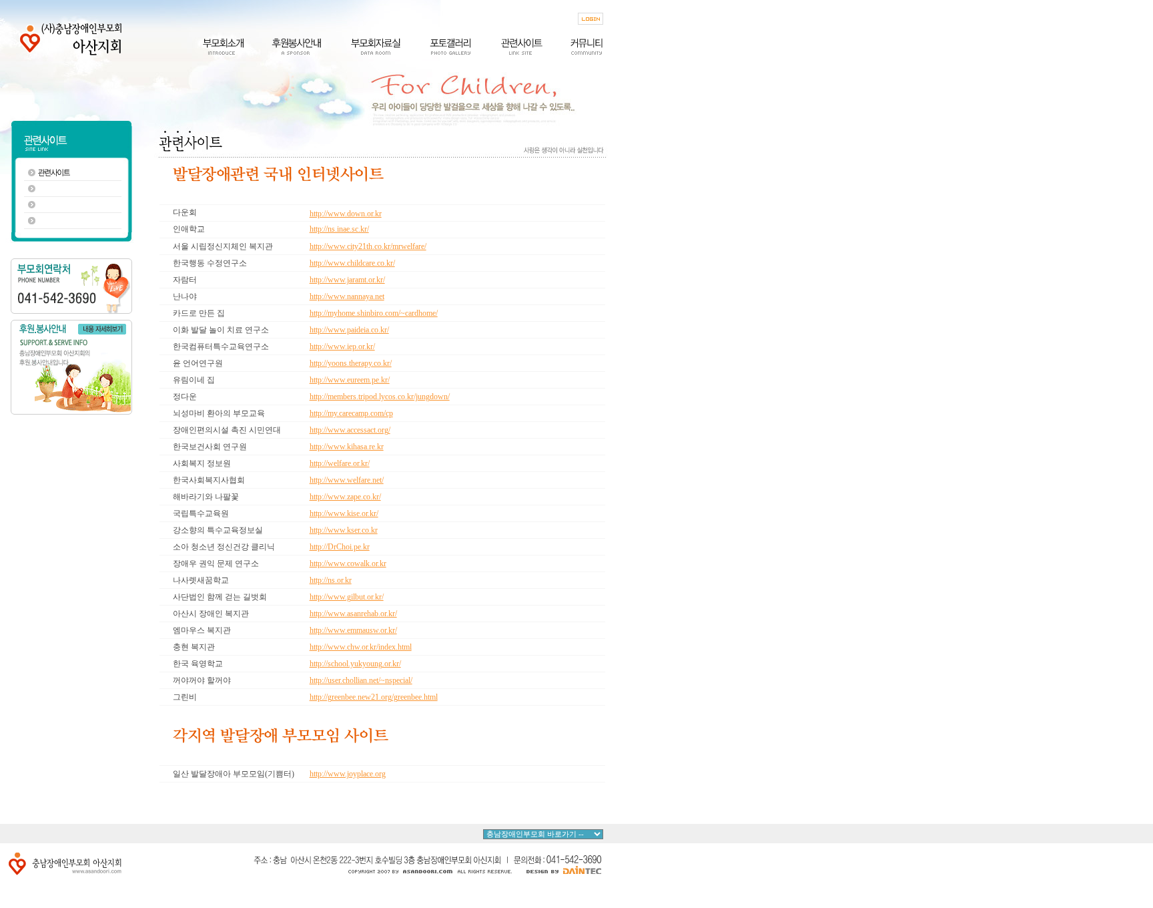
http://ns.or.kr (331, 580)
